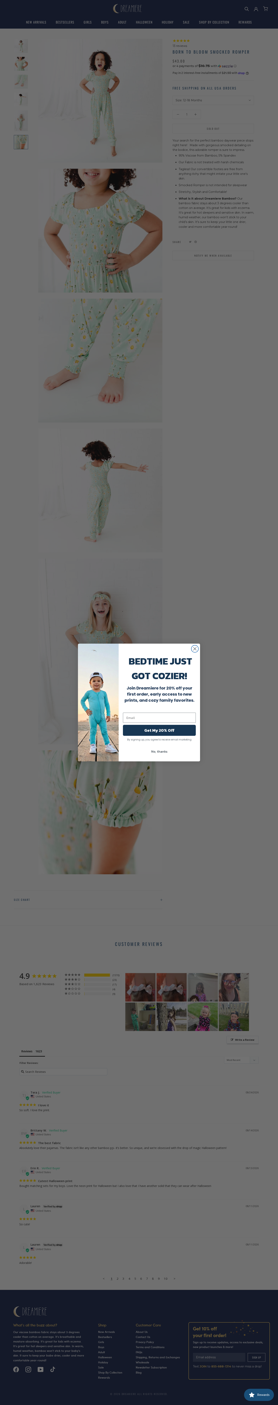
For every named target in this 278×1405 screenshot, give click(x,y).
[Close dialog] (194, 648)
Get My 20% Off (159, 730)
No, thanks (159, 751)
